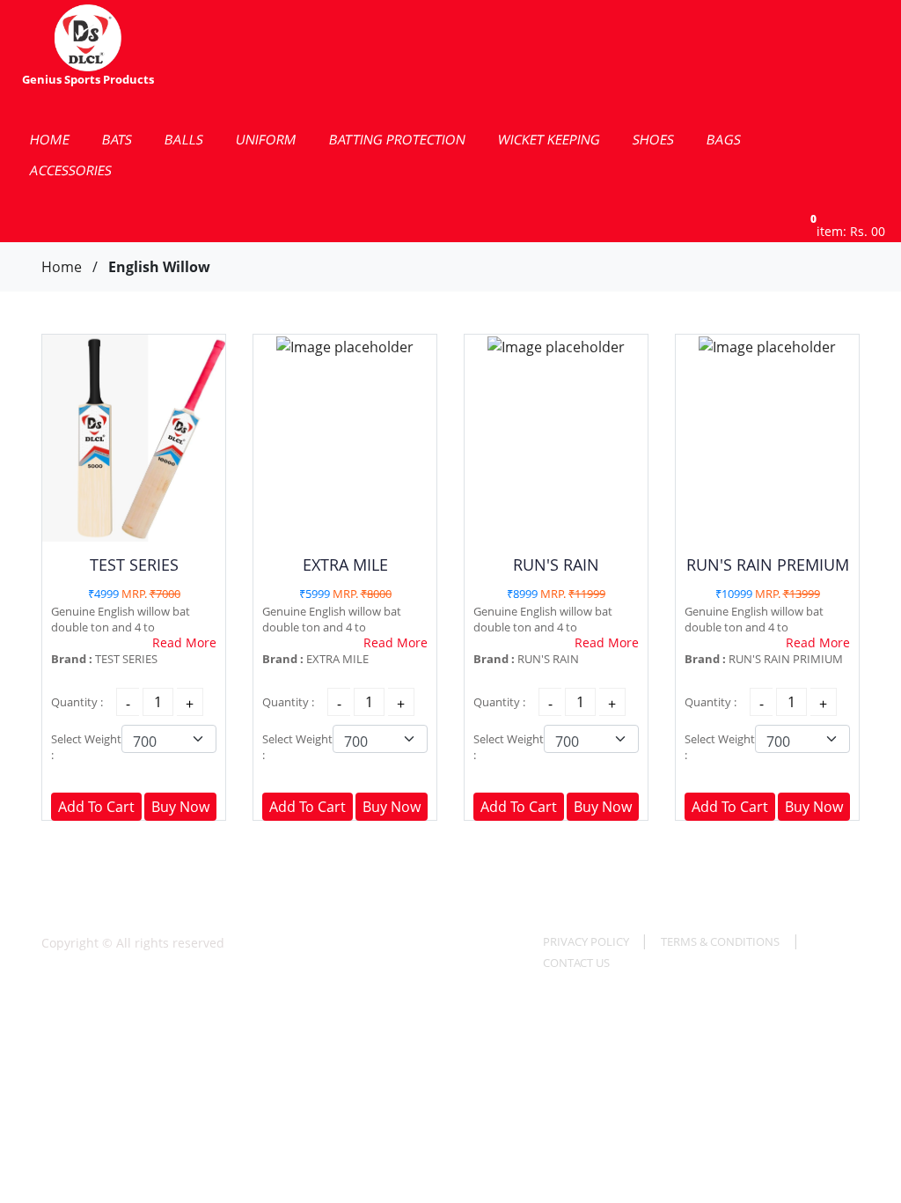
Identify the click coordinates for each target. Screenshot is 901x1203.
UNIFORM (266, 139)
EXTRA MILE (345, 564)
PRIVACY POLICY (587, 941)
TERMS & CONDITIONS (720, 941)
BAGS (724, 139)
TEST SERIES (134, 564)
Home (61, 267)
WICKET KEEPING (549, 139)
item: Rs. (847, 231)
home (49, 139)
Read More (184, 643)
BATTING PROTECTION (397, 139)
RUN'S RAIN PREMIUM (767, 564)
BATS (117, 139)
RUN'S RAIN (556, 564)
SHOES (653, 139)
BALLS (184, 139)
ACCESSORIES (71, 170)
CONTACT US (576, 963)
